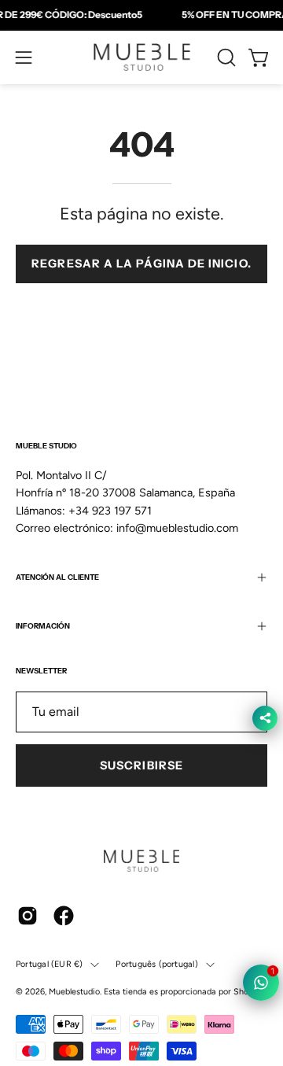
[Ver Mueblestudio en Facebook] (63, 916)
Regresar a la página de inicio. (141, 263)
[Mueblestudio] (142, 57)
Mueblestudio (74, 992)
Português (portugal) (156, 964)
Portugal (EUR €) (49, 964)
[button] (225, 57)
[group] (141, 15)
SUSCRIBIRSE (141, 765)
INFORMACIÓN (43, 626)
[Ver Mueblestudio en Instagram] (27, 916)
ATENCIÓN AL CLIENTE (57, 577)
